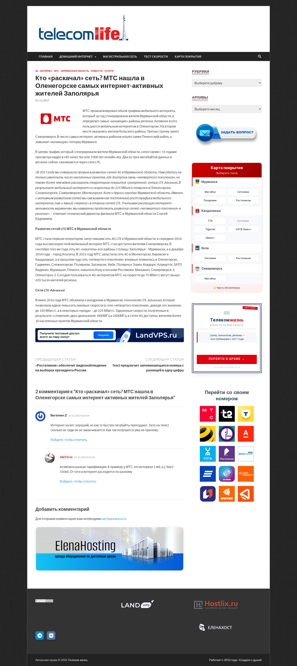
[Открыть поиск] (260, 56)
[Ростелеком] (227, 454)
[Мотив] (227, 494)
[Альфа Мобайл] (246, 434)
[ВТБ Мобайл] (208, 474)
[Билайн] (208, 434)
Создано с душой (250, 660)
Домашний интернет (76, 56)
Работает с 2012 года (223, 660)
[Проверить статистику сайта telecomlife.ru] (44, 601)
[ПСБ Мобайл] (208, 494)
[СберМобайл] (246, 474)
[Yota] (208, 454)
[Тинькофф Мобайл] (246, 414)
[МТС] (208, 414)
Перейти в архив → (227, 358)
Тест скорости (156, 56)
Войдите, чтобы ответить (69, 440)
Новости (96, 71)
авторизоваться (114, 519)
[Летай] (246, 494)
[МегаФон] (227, 434)
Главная (46, 56)
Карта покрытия (188, 56)
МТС (56, 71)
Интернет (46, 71)
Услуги (108, 71)
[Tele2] (227, 414)
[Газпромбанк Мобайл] (227, 474)
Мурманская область (75, 71)
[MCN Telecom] (246, 454)
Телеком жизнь (77, 660)
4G (36, 71)
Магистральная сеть (120, 56)
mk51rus (66, 457)
